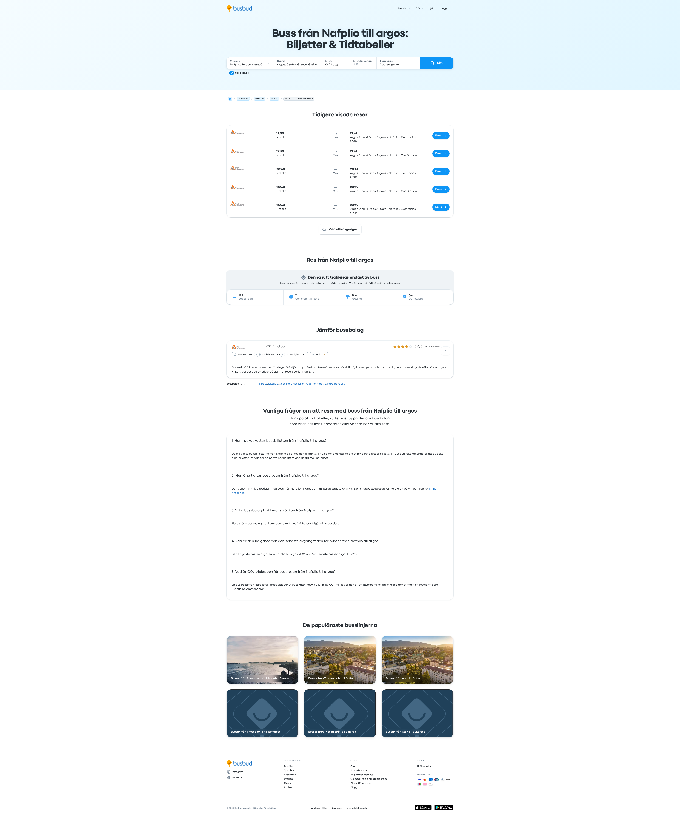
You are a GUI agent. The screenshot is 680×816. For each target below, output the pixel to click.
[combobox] (246, 63)
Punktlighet (268, 354)
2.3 (323, 354)
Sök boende (242, 73)
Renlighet (295, 354)
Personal (242, 354)
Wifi (318, 354)
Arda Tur (311, 384)
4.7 (250, 354)
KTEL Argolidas (276, 346)
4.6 (278, 354)
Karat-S (321, 384)
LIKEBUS (273, 384)
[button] (270, 63)
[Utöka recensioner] (445, 351)
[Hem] (230, 99)
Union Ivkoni (298, 384)
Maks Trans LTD (336, 384)
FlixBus (263, 384)
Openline (284, 384)
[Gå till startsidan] (239, 8)
